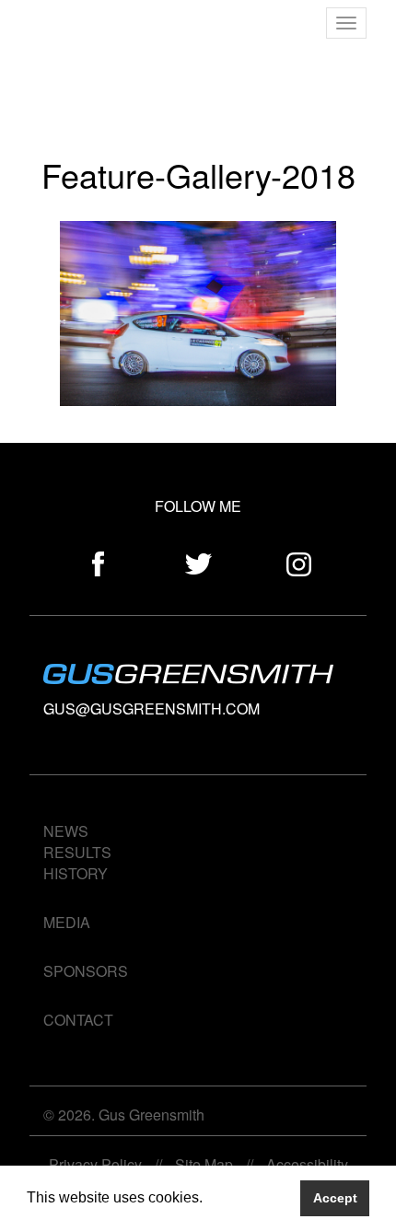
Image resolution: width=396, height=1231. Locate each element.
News (65, 831)
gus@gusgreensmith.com (151, 708)
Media (66, 922)
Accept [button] (335, 1197)
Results (77, 852)
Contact (78, 1019)
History (75, 873)
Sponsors (85, 970)
